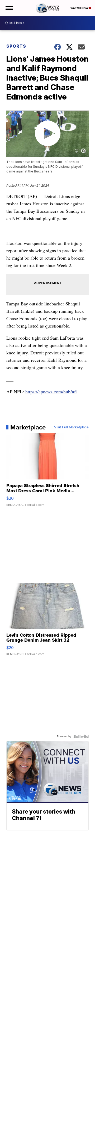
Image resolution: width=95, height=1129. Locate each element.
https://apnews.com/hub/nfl (51, 391)
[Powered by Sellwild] (81, 736)
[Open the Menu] (9, 7)
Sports (16, 46)
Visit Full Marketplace (71, 427)
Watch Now (79, 8)
